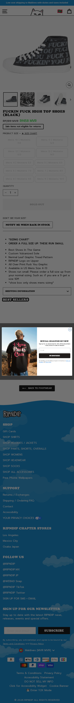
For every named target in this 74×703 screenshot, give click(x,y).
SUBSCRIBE (54, 356)
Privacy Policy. (48, 362)
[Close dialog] (70, 329)
